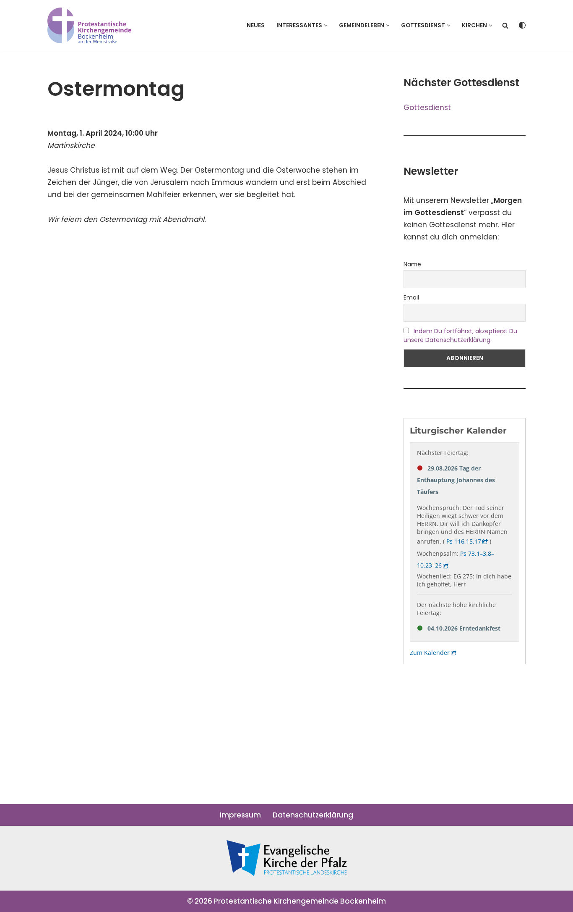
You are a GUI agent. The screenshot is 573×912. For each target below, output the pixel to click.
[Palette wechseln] (522, 25)
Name (412, 264)
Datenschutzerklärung (313, 815)
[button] (325, 25)
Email (411, 297)
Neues (256, 25)
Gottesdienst (427, 108)
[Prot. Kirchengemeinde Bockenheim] (89, 25)
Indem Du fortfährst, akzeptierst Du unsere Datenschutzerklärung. (460, 335)
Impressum (240, 815)
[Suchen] (505, 25)
